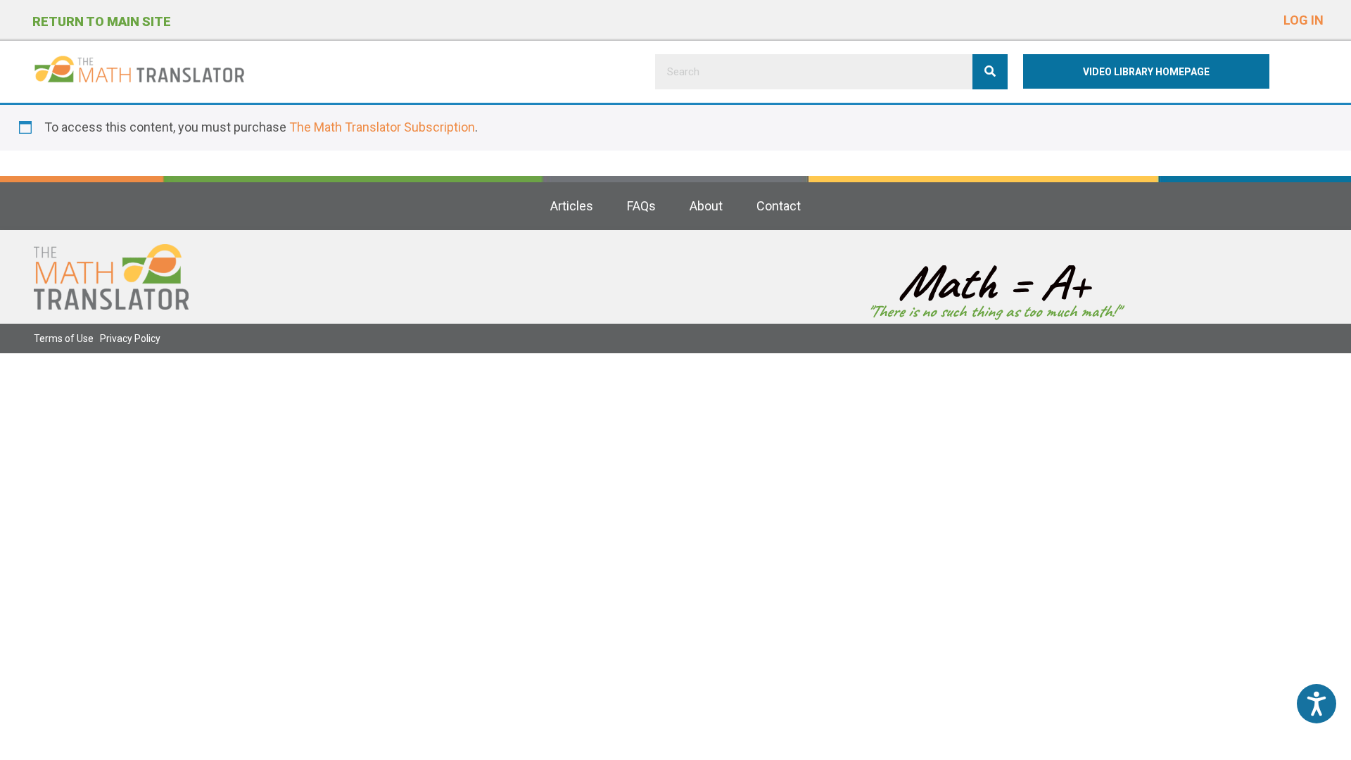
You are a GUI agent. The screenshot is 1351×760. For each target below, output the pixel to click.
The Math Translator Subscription (382, 127)
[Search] (990, 71)
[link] (571, 206)
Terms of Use (64, 338)
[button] (1303, 17)
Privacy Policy (130, 338)
